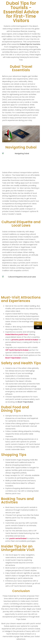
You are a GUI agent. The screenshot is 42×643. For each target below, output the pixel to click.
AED (36, 323)
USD (36, 327)
